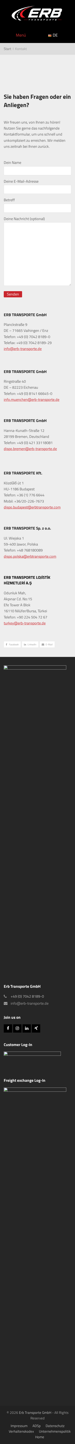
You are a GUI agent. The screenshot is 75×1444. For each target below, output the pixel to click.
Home (39, 1436)
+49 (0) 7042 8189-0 (27, 996)
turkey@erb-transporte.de (25, 623)
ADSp (36, 1425)
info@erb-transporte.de (23, 348)
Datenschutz (55, 1425)
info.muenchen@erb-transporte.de (31, 399)
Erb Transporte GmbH (35, 1412)
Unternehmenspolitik (55, 1431)
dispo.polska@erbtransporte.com (30, 556)
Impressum (19, 1425)
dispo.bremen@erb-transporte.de (30, 449)
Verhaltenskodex (21, 1431)
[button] (12, 644)
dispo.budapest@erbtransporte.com (32, 507)
